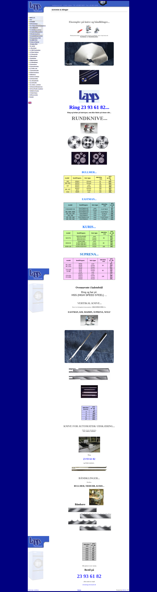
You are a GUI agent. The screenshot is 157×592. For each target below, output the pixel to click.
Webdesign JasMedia (33, 590)
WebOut (125, 590)
